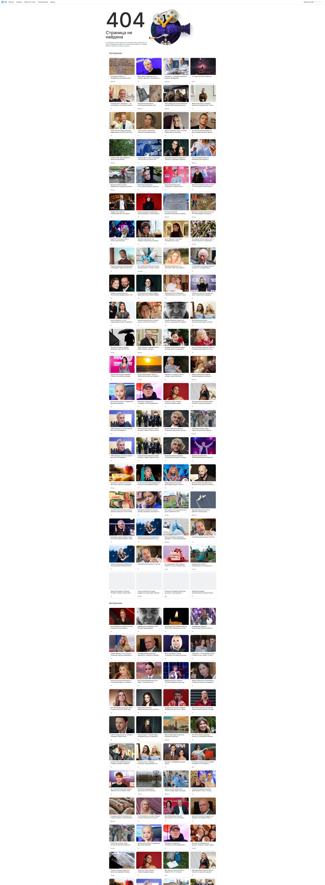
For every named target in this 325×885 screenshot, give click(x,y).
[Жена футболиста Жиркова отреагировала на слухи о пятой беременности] (176, 287)
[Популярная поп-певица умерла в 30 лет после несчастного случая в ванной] (176, 783)
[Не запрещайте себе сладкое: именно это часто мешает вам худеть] (176, 558)
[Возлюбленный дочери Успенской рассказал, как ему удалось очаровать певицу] (203, 314)
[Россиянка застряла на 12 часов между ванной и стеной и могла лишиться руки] (149, 260)
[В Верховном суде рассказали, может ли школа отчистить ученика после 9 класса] (149, 612)
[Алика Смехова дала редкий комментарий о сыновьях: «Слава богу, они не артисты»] (149, 693)
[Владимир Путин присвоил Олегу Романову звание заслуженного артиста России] (176, 639)
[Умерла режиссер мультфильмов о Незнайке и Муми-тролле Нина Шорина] (122, 260)
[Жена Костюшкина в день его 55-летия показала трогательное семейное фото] (203, 179)
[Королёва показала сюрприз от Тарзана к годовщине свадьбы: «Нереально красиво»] (176, 152)
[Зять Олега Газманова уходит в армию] (203, 693)
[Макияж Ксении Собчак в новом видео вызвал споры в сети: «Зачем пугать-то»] (203, 639)
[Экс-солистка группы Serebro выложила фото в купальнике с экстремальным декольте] (176, 693)
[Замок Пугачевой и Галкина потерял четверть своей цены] (122, 585)
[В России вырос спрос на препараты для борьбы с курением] (203, 152)
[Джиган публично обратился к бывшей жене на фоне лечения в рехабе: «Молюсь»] (203, 477)
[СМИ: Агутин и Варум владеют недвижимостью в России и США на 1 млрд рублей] (122, 124)
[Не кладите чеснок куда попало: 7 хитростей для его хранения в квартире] (203, 233)
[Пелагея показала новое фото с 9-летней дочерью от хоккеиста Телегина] (122, 837)
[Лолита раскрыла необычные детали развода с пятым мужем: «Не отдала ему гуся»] (149, 206)
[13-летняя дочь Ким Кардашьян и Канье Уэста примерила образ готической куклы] (149, 477)
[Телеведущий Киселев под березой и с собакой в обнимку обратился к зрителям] (149, 810)
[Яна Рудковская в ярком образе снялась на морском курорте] (203, 395)
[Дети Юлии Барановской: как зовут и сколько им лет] (149, 837)
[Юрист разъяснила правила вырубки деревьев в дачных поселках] (203, 368)
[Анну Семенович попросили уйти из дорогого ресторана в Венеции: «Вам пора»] (122, 783)
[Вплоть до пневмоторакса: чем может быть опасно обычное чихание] (176, 666)
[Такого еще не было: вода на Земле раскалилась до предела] (149, 368)
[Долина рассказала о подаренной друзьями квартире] (122, 395)
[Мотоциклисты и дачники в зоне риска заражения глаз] (176, 504)
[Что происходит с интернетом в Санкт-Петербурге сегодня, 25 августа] (122, 748)
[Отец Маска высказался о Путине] (203, 531)
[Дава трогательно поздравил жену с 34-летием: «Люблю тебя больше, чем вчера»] (176, 721)
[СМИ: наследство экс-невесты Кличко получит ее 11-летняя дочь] (149, 748)
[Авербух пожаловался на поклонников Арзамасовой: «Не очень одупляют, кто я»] (122, 287)
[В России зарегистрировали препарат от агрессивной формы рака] (176, 531)
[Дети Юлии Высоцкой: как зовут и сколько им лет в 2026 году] (122, 864)
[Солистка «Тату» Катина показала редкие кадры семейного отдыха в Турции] (176, 395)
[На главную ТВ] (5, 2)
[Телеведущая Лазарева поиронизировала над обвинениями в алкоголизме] (176, 748)
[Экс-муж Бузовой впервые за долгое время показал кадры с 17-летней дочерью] (203, 124)
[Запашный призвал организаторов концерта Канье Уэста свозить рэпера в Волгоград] (203, 585)
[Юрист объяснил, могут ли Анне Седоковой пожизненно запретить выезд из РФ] (176, 124)
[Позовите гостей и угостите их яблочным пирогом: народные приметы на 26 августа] (122, 477)
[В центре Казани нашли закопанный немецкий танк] (149, 97)
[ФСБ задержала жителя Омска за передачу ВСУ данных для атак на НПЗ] (176, 97)
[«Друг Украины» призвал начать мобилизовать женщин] (149, 341)
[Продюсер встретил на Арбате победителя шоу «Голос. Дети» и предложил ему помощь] (176, 864)
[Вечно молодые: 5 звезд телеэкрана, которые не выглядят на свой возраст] (176, 810)
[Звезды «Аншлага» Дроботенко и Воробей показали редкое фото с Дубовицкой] (122, 693)
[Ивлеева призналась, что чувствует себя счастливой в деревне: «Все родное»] (176, 260)
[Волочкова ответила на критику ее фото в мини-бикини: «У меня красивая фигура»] (203, 864)
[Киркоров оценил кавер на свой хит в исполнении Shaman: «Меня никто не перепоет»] (122, 531)
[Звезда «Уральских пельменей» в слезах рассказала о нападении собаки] (203, 837)
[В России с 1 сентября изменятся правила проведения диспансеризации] (176, 70)
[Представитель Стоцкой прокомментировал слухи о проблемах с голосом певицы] (176, 477)
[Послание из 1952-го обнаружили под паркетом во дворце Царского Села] (122, 70)
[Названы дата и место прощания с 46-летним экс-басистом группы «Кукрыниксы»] (149, 152)
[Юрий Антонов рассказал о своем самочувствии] (122, 233)
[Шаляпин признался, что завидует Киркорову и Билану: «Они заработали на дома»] (149, 233)
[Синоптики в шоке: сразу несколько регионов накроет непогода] (203, 423)
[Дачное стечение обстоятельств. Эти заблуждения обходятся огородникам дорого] (203, 206)
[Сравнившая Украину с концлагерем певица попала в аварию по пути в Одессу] (203, 783)
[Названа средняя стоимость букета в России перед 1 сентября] (122, 721)
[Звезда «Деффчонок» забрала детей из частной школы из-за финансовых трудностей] (203, 666)
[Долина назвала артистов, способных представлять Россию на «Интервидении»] (176, 612)
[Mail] (2, 2)
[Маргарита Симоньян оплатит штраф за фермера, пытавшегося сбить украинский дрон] (149, 504)
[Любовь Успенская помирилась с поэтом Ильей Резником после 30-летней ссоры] (149, 531)
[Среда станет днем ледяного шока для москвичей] (122, 152)
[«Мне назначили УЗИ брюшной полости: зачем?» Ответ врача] (203, 612)
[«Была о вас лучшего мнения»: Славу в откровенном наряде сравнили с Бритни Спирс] (122, 368)
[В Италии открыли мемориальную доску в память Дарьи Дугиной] (176, 206)
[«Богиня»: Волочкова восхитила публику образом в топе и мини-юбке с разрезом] (122, 504)
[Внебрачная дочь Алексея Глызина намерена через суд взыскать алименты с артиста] (176, 837)
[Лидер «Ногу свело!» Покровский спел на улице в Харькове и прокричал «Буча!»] (122, 206)
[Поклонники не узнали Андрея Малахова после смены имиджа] (149, 287)
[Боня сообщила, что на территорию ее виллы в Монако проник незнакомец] (122, 314)
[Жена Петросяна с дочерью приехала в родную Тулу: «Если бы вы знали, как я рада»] (203, 97)
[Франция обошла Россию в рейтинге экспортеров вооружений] (203, 504)
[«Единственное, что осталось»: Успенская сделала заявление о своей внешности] (122, 810)
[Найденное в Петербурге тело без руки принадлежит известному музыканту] (149, 783)
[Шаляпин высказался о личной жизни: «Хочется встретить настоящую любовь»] (149, 314)
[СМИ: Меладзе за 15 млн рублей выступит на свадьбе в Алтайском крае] (122, 423)
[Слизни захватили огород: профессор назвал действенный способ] (149, 585)
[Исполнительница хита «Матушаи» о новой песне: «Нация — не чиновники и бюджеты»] (176, 179)
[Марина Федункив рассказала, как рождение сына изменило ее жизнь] (122, 639)
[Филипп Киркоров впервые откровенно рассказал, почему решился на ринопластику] (176, 423)
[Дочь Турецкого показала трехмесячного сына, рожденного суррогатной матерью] (176, 233)
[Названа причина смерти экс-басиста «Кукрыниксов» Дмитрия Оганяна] (176, 314)
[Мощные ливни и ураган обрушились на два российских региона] (122, 179)
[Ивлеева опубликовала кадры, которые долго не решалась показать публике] (176, 341)
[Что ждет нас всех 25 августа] (203, 70)
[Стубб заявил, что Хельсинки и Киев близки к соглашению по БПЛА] (122, 612)
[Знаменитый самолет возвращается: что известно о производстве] (203, 558)
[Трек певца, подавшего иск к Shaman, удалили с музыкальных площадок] (149, 70)
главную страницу (124, 46)
